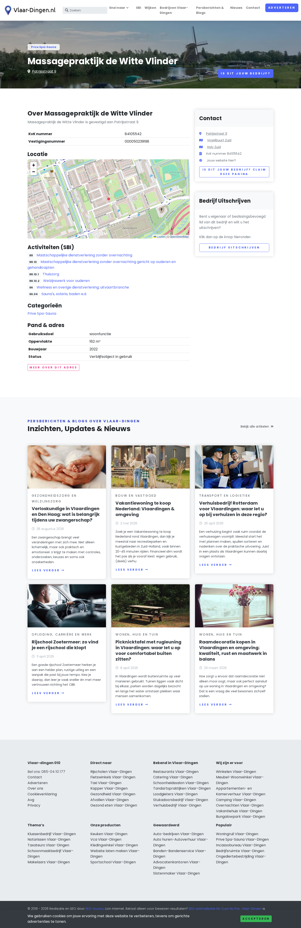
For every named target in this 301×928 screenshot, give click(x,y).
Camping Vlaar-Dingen (236, 799)
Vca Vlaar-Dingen (105, 839)
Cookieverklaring (42, 794)
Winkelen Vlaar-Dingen (236, 771)
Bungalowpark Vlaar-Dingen (240, 816)
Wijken (150, 8)
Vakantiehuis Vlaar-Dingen (239, 811)
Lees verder (46, 570)
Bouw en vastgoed (136, 495)
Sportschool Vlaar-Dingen (113, 862)
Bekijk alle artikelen (255, 426)
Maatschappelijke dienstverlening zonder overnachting (84, 255)
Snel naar (117, 8)
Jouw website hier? (221, 160)
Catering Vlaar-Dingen (173, 777)
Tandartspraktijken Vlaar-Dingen (182, 788)
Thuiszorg (51, 274)
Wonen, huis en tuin (136, 634)
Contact (253, 8)
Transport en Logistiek (225, 495)
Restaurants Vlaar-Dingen (176, 771)
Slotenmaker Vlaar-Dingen (176, 873)
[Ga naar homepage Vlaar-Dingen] (29, 10)
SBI (138, 8)
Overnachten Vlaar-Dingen (240, 805)
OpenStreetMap (179, 236)
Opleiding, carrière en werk (62, 634)
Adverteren (281, 7)
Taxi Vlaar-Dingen (105, 782)
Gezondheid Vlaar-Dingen (112, 794)
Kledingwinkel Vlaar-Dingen (114, 845)
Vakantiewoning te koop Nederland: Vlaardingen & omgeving (145, 509)
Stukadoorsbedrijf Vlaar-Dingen (180, 799)
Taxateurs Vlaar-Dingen (48, 845)
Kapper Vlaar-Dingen (109, 788)
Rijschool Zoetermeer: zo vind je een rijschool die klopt (65, 645)
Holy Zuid (214, 147)
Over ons (35, 788)
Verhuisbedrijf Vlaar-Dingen (177, 805)
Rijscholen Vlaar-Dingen (111, 771)
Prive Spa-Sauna (43, 47)
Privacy (34, 805)
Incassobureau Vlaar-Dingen (241, 845)
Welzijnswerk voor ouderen (66, 280)
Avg (31, 799)
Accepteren (256, 919)
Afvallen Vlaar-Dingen (109, 799)
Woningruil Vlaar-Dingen (237, 833)
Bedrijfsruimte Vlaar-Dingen (240, 850)
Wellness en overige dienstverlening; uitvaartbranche (83, 287)
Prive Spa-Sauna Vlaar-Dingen (242, 839)
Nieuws (236, 8)
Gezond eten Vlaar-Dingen (113, 805)
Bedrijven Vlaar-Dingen (174, 10)
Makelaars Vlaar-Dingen (49, 862)
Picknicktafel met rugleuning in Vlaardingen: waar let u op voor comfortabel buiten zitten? (148, 650)
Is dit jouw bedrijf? (246, 73)
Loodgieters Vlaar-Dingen (175, 794)
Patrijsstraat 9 (44, 71)
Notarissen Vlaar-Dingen (49, 839)
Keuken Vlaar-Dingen (108, 833)
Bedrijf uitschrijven (234, 247)
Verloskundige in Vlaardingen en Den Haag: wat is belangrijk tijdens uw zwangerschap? (66, 514)
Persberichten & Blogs (210, 10)
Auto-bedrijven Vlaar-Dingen (178, 833)
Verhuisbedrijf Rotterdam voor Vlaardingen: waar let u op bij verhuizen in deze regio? (233, 509)
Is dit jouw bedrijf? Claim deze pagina (234, 172)
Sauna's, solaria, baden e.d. (64, 293)
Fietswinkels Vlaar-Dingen (112, 777)
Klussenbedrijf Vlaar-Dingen (52, 833)
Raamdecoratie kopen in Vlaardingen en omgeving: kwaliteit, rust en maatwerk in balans (233, 650)
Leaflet (160, 236)
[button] (109, 199)
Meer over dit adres (53, 367)
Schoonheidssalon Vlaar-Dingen (181, 782)
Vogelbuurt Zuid (219, 140)
